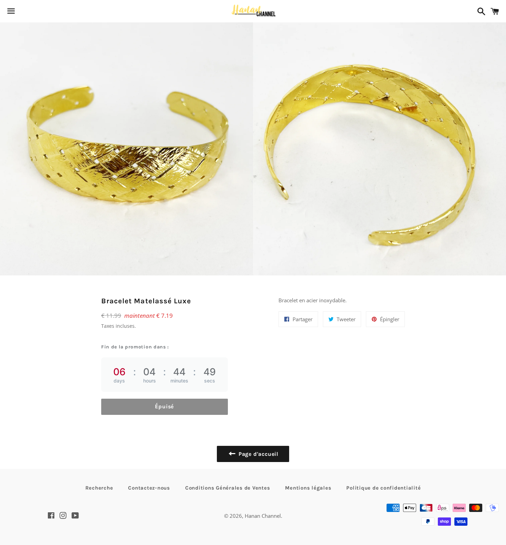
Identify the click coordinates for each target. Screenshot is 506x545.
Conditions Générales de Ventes (227, 488)
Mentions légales (308, 488)
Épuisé (164, 406)
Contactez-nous (149, 488)
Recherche (99, 488)
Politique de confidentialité (383, 488)
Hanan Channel (263, 515)
